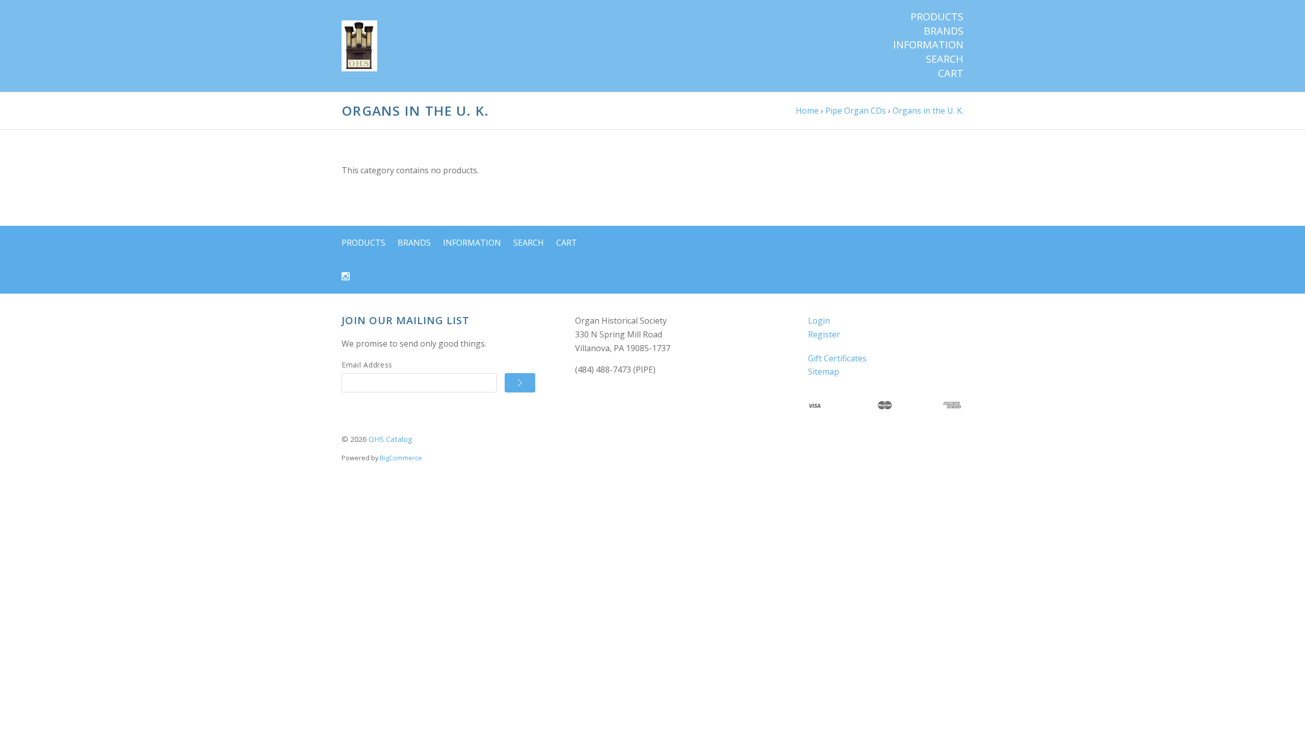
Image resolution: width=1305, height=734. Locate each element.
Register (824, 334)
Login (819, 320)
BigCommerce (401, 457)
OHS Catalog (390, 439)
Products (936, 16)
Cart (950, 73)
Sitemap (823, 371)
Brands (943, 31)
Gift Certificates (837, 358)
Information (928, 44)
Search (944, 59)
